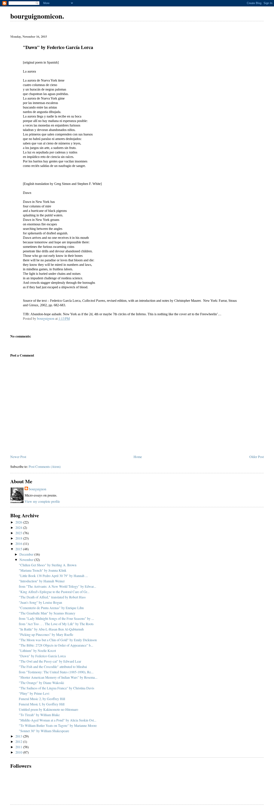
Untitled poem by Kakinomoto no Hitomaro (48, 709)
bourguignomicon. (37, 16)
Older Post (256, 456)
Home (138, 456)
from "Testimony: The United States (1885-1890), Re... (56, 672)
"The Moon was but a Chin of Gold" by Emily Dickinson (58, 640)
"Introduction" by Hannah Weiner (42, 581)
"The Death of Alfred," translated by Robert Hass (52, 597)
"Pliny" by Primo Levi (34, 693)
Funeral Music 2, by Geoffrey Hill (42, 698)
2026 (19, 522)
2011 (19, 747)
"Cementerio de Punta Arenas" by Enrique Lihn (51, 607)
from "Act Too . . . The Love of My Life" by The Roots (56, 624)
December (26, 554)
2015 (19, 549)
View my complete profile (42, 501)
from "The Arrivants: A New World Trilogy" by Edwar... (57, 586)
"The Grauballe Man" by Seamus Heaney (47, 613)
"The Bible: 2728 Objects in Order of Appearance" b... (56, 645)
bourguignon (37, 489)
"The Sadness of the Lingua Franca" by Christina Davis (56, 688)
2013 (19, 736)
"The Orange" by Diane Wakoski (41, 682)
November (26, 559)
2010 (19, 752)
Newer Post (18, 456)
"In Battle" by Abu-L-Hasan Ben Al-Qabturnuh (51, 629)
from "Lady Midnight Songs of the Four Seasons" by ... (56, 618)
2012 (19, 741)
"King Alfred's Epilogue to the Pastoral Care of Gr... (54, 591)
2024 (19, 527)
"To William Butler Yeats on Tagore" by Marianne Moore (58, 725)
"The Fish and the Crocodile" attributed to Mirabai (53, 666)
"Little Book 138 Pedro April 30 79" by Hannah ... (53, 575)
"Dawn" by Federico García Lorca (42, 656)
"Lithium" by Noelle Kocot (37, 650)
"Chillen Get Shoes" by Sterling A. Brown (47, 565)
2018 (19, 538)
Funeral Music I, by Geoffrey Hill (41, 704)
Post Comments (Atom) (45, 466)
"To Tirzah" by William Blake (39, 714)
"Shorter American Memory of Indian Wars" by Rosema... (58, 677)
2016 (19, 543)
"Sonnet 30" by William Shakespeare (44, 731)
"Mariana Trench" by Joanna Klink (42, 570)
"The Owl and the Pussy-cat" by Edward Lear (50, 661)
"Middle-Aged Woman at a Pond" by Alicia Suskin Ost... (57, 720)
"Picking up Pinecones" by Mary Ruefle (46, 634)
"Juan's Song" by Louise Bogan (40, 602)
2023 (19, 533)
